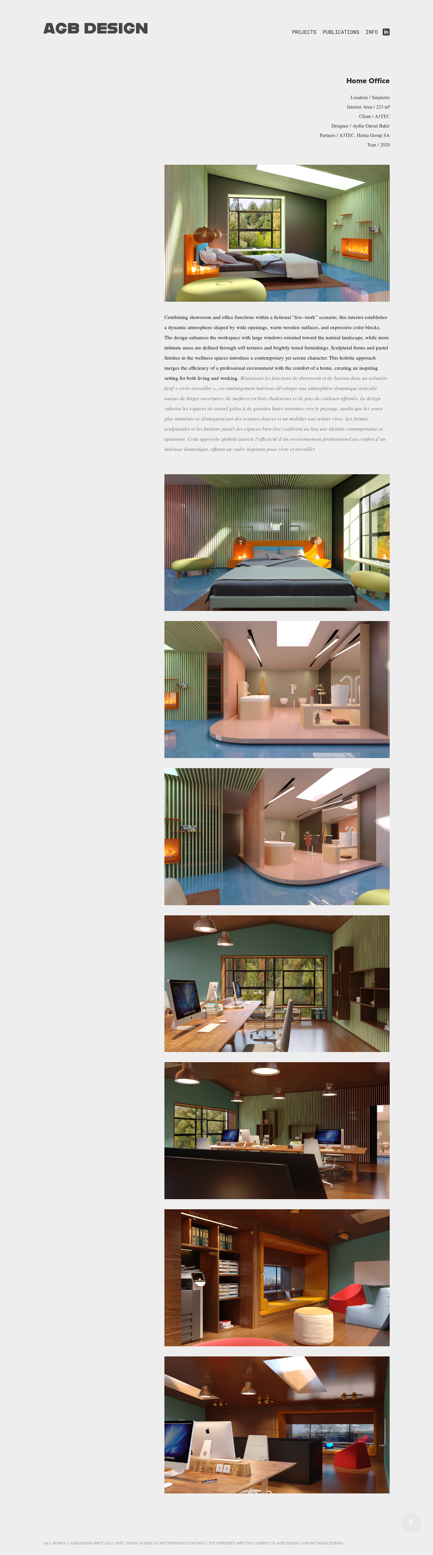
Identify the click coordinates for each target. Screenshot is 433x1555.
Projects (304, 31)
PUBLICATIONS (341, 31)
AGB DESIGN (95, 27)
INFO (372, 31)
